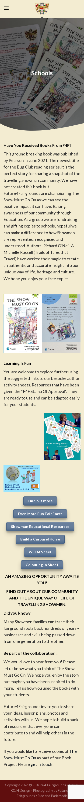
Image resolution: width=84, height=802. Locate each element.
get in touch (41, 764)
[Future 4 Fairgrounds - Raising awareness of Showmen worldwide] (42, 8)
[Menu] (6, 8)
